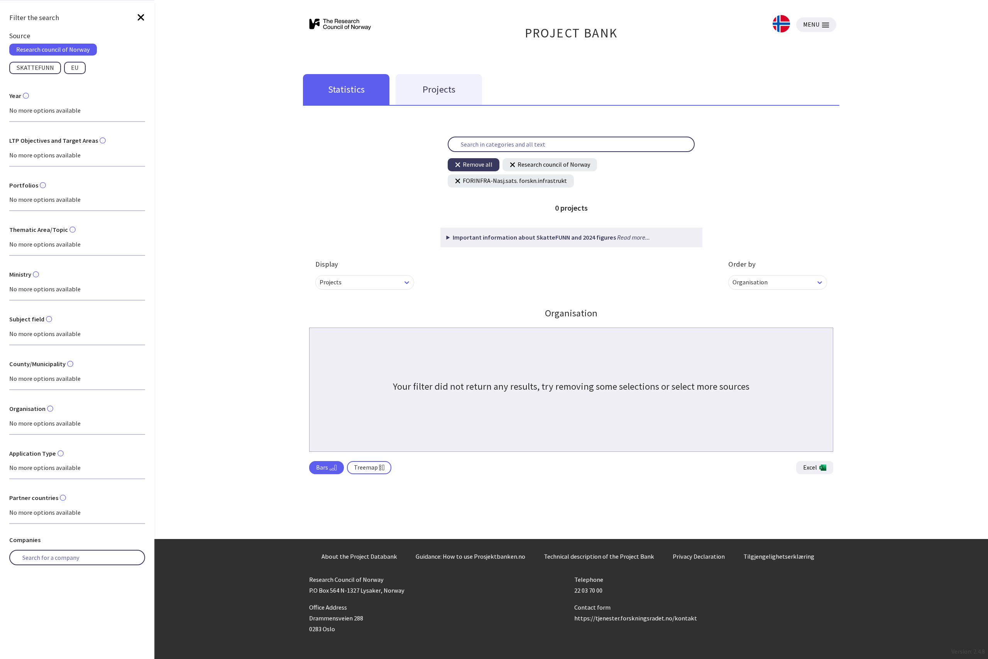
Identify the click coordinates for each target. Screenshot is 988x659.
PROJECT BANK (571, 33)
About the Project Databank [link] (359, 556)
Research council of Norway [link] (53, 49)
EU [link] (75, 67)
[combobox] (320, 282)
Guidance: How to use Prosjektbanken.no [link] (470, 556)
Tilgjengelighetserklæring (778, 556)
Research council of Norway (554, 164)
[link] (781, 24)
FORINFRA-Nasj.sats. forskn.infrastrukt (515, 180)
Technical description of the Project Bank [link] (599, 556)
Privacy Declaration (699, 556)
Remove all (477, 164)
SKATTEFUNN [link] (35, 67)
